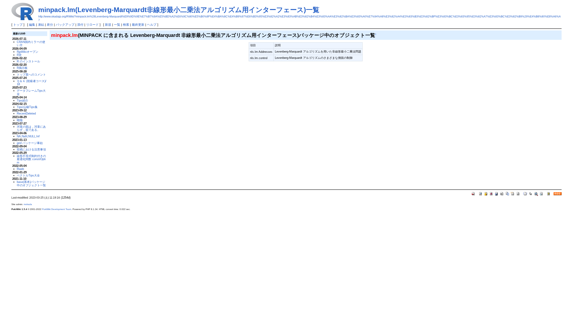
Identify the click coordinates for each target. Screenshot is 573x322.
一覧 (117, 24)
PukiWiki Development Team (56, 209)
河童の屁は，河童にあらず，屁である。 (31, 128)
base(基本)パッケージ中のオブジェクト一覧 (31, 183)
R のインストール (28, 61)
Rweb (20, 169)
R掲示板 (22, 68)
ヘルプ (151, 24)
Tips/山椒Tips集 (27, 107)
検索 (126, 24)
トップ (18, 24)
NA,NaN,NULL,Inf (28, 136)
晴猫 (20, 120)
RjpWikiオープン (27, 51)
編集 (32, 24)
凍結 (41, 24)
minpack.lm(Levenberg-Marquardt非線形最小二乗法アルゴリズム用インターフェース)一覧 (178, 9)
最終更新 (138, 24)
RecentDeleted (26, 113)
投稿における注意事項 (31, 149)
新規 (108, 24)
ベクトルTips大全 (28, 175)
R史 (19, 55)
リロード (92, 24)
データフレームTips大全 (31, 92)
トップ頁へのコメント (31, 74)
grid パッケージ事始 (30, 143)
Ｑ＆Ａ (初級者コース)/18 (31, 82)
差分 (50, 24)
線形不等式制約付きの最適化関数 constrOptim (31, 159)
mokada (28, 204)
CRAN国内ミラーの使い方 (31, 43)
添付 (80, 24)
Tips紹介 (22, 100)
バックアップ (65, 24)
